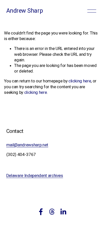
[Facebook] (40, 211)
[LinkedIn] (63, 211)
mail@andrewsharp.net (27, 144)
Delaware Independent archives (34, 175)
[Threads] (52, 211)
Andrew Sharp (24, 10)
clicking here (79, 80)
